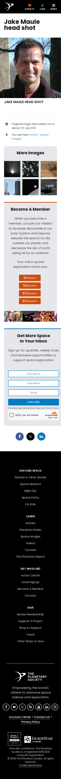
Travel (30, 634)
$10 (29, 285)
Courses (30, 550)
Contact (30, 596)
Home (33, 135)
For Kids (30, 504)
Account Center (20, 717)
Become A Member (31, 589)
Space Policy (30, 497)
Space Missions (30, 484)
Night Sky (30, 491)
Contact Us (42, 717)
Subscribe (33, 402)
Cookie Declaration (30, 765)
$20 (30, 293)
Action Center (30, 575)
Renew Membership (30, 614)
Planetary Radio (31, 530)
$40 (30, 301)
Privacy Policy (52, 408)
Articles (30, 523)
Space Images (30, 536)
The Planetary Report (30, 557)
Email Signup (30, 582)
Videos (30, 543)
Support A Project (30, 621)
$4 (30, 278)
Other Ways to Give (30, 641)
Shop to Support (30, 628)
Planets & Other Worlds (30, 477)
